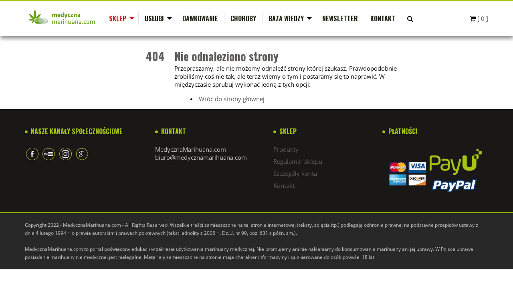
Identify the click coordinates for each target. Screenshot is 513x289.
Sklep (117, 18)
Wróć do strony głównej (232, 99)
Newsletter (340, 18)
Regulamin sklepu (297, 161)
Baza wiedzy (286, 18)
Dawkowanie (200, 18)
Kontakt (382, 18)
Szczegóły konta (295, 173)
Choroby (243, 18)
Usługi (154, 18)
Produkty (286, 149)
